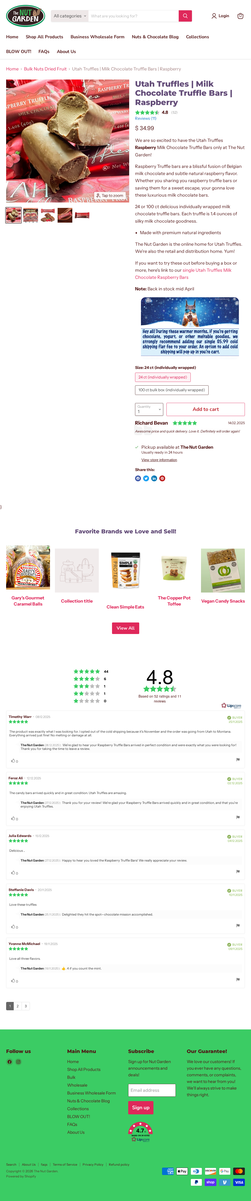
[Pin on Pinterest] (162, 478)
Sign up (141, 1107)
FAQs (44, 51)
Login (224, 16)
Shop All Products (44, 37)
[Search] (185, 16)
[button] (152, 1133)
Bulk (71, 1077)
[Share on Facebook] (138, 478)
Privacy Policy (93, 1164)
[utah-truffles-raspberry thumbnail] (13, 215)
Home (12, 37)
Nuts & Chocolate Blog (155, 37)
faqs (44, 1164)
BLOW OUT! (18, 51)
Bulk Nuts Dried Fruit (45, 69)
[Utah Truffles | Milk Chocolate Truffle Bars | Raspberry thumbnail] (30, 215)
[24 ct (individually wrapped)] (163, 383)
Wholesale (77, 1085)
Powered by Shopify (21, 1176)
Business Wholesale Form (98, 37)
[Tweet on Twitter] (146, 478)
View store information (159, 460)
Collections (197, 37)
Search (11, 1164)
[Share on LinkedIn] (154, 478)
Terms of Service (65, 1164)
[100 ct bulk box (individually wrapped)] (172, 396)
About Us (66, 51)
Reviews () (146, 118)
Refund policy (119, 1164)
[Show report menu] (238, 760)
